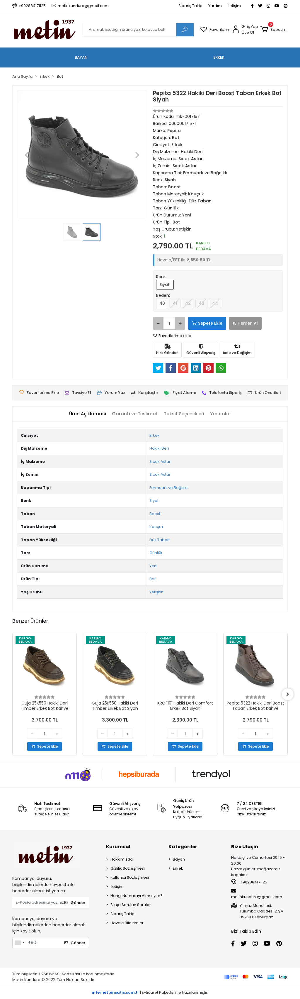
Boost (154, 514)
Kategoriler (182, 846)
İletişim (234, 6)
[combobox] (19, 942)
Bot (152, 579)
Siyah (165, 284)
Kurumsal (118, 846)
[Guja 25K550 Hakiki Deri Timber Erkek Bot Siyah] (115, 665)
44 (215, 303)
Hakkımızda (121, 859)
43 (201, 303)
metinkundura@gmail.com (256, 897)
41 (175, 303)
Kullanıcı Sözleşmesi (129, 877)
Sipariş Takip (190, 6)
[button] (273, 30)
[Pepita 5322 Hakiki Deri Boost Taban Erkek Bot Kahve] (255, 665)
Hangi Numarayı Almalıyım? (136, 895)
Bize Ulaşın (244, 846)
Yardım (215, 6)
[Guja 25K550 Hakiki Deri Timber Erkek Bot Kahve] (45, 665)
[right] (287, 694)
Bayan (179, 859)
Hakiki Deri (159, 448)
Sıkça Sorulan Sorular (130, 904)
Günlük (155, 553)
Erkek (154, 435)
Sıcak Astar (160, 461)
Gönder (78, 902)
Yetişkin (156, 592)
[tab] (87, 414)
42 (188, 303)
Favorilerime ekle (174, 335)
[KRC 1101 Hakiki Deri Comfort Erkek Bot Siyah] (185, 665)
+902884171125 (253, 882)
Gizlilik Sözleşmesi (127, 868)
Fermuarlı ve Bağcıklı (168, 487)
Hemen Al (248, 323)
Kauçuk (156, 526)
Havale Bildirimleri (127, 923)
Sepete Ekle (210, 323)
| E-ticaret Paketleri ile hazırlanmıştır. (150, 992)
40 (162, 303)
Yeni (153, 566)
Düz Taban (159, 540)
